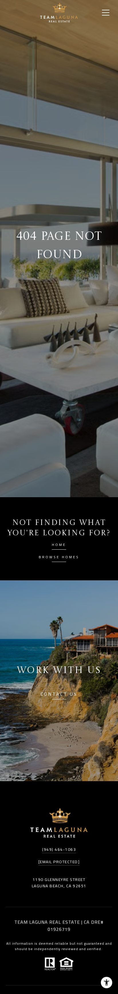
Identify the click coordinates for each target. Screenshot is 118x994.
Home (59, 545)
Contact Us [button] (59, 695)
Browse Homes (59, 557)
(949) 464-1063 (59, 849)
